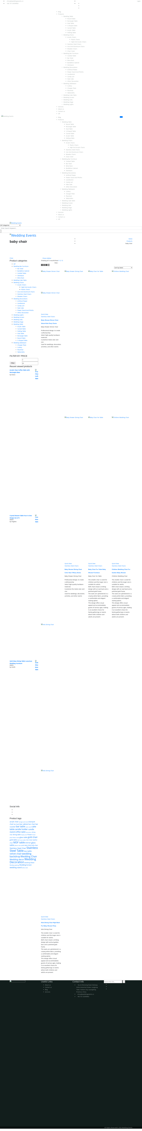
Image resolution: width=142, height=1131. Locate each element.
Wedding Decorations (70, 67)
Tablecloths (71, 93)
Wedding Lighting (14, 865)
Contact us (61, 111)
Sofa (29, 845)
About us (61, 109)
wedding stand (16, 867)
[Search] (124, 981)
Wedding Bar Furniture (70, 53)
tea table (28, 851)
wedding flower (29, 862)
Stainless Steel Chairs (74, 44)
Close (11, 258)
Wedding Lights (68, 104)
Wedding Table (68, 16)
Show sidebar (46, 258)
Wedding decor (17, 859)
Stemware (70, 65)
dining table (17, 835)
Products (61, 14)
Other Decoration (73, 81)
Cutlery (69, 86)
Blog (59, 12)
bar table (20, 826)
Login (139, 1)
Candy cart (70, 76)
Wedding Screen (68, 97)
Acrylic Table (71, 30)
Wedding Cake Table (70, 95)
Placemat (70, 90)
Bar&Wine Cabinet (73, 63)
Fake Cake (70, 79)
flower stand (16, 837)
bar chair (31, 824)
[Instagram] (14, 812)
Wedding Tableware (69, 83)
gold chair (33, 837)
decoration (28, 832)
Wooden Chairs (72, 49)
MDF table (19, 842)
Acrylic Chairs (71, 37)
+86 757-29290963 (12, 3)
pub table (24, 845)
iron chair (29, 840)
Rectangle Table (72, 21)
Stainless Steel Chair (18, 848)
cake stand (28, 827)
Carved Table (71, 28)
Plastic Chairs (75, 39)
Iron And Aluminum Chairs (76, 46)
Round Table (71, 19)
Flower (29, 835)
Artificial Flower (72, 70)
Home (130, 239)
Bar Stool (70, 58)
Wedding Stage (68, 102)
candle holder (21, 829)
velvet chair (16, 853)
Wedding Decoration (23, 860)
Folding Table (71, 32)
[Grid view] (42, 265)
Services (60, 107)
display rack (24, 834)
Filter (12, 363)
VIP (59, 114)
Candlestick (71, 74)
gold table (13, 840)
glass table (23, 837)
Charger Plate (71, 88)
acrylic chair (14, 822)
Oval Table (70, 23)
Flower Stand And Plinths (75, 72)
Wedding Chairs (68, 35)
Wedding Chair (29, 856)
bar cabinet (24, 824)
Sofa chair (34, 845)
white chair (25, 867)
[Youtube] (14, 810)
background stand (23, 822)
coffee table (20, 832)
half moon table (21, 840)
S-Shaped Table (72, 26)
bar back (16, 824)
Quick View (44, 314)
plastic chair (17, 845)
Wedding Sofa (67, 100)
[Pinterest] (14, 814)
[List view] (49, 265)
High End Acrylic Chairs (78, 42)
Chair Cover (71, 51)
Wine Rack (70, 60)
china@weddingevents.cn (15, 1)
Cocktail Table (71, 56)
